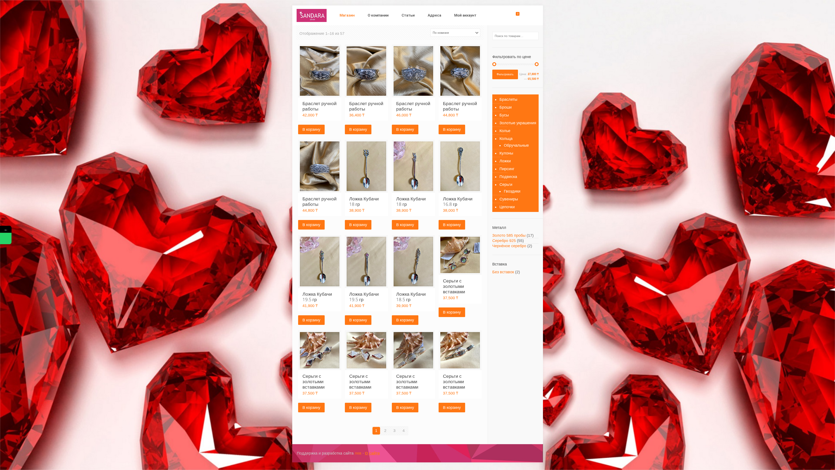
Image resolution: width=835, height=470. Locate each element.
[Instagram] (520, 453)
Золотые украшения (517, 123)
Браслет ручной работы (319, 106)
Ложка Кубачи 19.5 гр (317, 296)
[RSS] (531, 453)
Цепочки (507, 207)
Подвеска (508, 177)
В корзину (311, 129)
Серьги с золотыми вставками (454, 286)
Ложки (505, 161)
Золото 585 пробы (509, 235)
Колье (504, 131)
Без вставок (503, 272)
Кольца (506, 138)
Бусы (504, 115)
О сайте (372, 453)
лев (358, 453)
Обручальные (516, 145)
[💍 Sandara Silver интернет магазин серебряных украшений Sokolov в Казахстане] (312, 15)
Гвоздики (512, 191)
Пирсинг (506, 169)
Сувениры (508, 199)
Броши (505, 107)
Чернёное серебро (509, 246)
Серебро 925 (504, 240)
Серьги (505, 184)
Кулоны (506, 153)
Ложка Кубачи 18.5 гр (411, 296)
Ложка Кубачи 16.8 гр (458, 201)
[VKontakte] (525, 453)
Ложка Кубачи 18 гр (364, 201)
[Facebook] (514, 453)
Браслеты (508, 99)
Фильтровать (505, 74)
